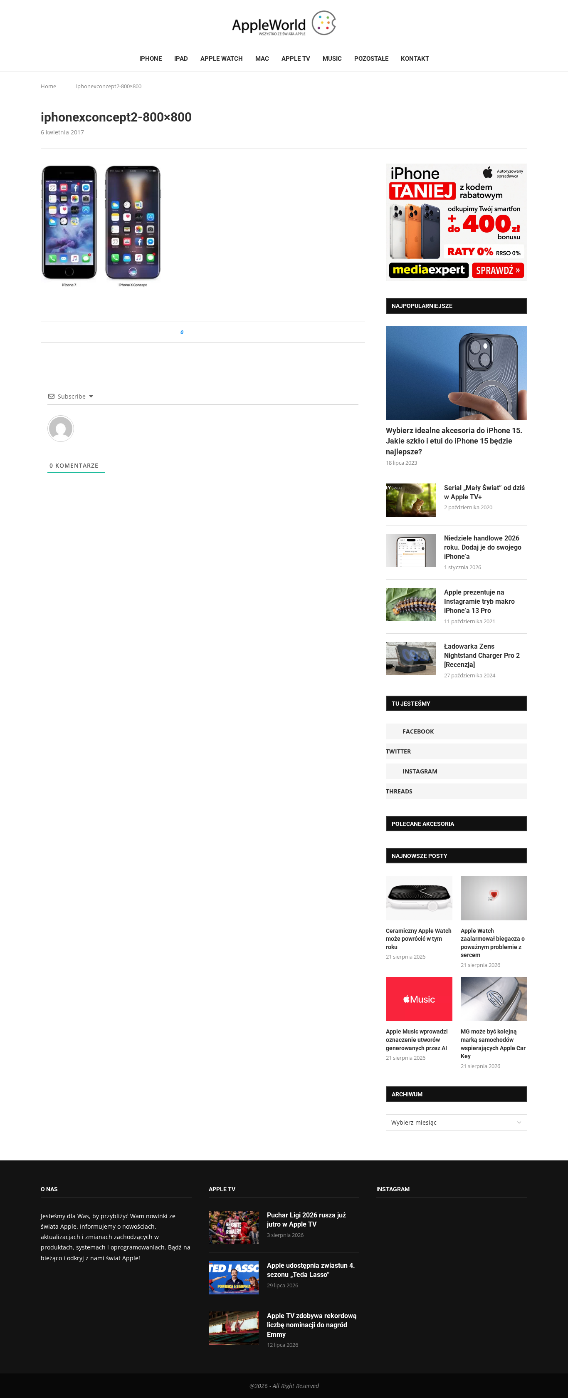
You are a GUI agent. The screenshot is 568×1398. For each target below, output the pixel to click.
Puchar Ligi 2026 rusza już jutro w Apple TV (306, 1219)
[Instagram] (60, 23)
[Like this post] (187, 332)
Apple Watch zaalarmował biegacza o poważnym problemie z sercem (493, 943)
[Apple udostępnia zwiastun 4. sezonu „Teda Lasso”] (234, 1277)
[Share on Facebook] (197, 332)
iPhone (150, 58)
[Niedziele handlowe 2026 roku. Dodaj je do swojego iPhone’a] (411, 550)
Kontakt (415, 58)
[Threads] (67, 23)
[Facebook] (44, 23)
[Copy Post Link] (208, 332)
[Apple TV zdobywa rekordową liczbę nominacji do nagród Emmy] (234, 1328)
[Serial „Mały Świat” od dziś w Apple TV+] (411, 500)
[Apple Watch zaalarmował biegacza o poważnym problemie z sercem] (494, 898)
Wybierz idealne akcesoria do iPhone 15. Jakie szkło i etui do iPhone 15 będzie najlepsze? (454, 441)
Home (48, 86)
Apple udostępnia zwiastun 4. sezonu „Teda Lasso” (311, 1270)
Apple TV (296, 58)
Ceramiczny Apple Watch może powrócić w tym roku (419, 938)
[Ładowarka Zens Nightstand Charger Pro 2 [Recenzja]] (411, 658)
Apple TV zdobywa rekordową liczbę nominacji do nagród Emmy (312, 1325)
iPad (181, 58)
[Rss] (75, 23)
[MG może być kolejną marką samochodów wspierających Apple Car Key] (494, 999)
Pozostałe (371, 58)
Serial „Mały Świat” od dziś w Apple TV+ (484, 492)
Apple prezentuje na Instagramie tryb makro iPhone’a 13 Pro (479, 601)
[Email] (86, 23)
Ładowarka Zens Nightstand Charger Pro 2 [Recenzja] (482, 655)
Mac (262, 58)
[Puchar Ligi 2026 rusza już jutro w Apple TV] (234, 1227)
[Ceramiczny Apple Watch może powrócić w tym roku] (419, 898)
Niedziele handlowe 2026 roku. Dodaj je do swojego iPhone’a (482, 547)
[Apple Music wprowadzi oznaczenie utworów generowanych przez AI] (419, 999)
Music (332, 58)
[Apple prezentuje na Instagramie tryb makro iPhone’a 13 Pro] (411, 604)
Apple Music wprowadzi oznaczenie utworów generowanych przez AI (417, 1039)
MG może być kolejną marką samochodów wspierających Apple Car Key (493, 1043)
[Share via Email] (219, 332)
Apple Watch (221, 58)
